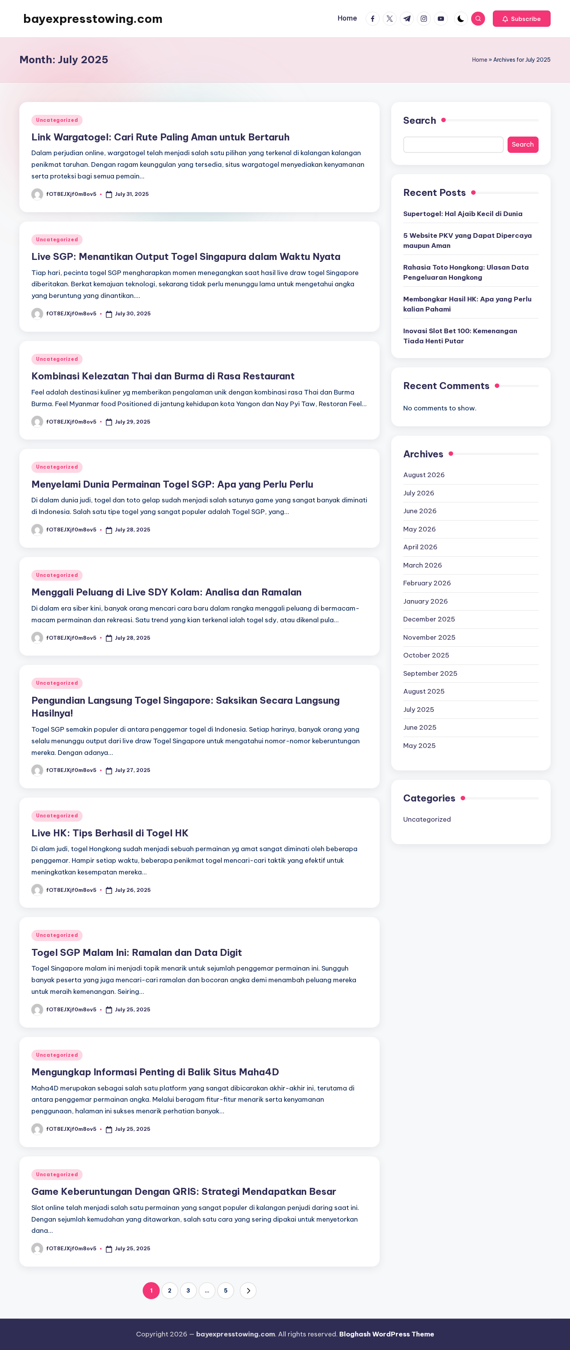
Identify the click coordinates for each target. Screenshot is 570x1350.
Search (419, 120)
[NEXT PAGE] (248, 1290)
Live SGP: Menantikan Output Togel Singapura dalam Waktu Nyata (185, 256)
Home (479, 59)
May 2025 (419, 745)
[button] (522, 18)
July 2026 (418, 492)
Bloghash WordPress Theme (386, 1334)
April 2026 (420, 547)
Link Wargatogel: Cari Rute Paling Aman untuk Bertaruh (160, 137)
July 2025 (418, 709)
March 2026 (422, 565)
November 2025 (429, 637)
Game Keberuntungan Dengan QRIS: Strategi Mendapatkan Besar (183, 1191)
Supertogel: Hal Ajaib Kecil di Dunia (463, 213)
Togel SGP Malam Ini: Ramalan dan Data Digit (136, 952)
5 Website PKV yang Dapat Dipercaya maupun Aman (467, 240)
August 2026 (424, 475)
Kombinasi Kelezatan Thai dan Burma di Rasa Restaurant (163, 376)
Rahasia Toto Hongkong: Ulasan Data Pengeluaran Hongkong (466, 272)
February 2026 (427, 583)
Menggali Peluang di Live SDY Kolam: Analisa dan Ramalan (166, 592)
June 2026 (420, 511)
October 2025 (426, 655)
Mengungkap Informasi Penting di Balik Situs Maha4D (155, 1072)
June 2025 (420, 727)
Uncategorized (57, 120)
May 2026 (419, 528)
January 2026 (425, 601)
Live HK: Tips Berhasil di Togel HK (110, 833)
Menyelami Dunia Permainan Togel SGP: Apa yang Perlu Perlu (172, 484)
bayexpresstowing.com (92, 18)
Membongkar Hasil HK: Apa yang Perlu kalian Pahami (467, 304)
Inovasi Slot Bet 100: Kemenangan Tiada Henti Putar (460, 336)
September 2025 (430, 673)
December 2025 (429, 619)
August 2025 (424, 691)
